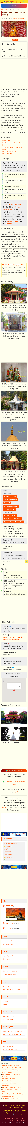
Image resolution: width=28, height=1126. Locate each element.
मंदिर (4, 901)
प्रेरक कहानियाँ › (8, 1027)
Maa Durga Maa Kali (9, 151)
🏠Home (5, 1105)
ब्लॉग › (5, 1042)
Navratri (14, 204)
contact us (5, 807)
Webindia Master (22, 1122)
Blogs (22, 1107)
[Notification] (25, 2)
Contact (23, 1110)
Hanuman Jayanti (12, 221)
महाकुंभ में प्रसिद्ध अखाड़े (8, 1046)
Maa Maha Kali (7, 154)
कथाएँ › (5, 952)
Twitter (21, 1118)
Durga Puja (6, 141)
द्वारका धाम (8, 928)
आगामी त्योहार (7, 839)
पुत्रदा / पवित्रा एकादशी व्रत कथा (10, 956)
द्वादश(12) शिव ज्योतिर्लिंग (8, 1016)
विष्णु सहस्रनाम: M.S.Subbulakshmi (11, 989)
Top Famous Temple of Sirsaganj (11, 1098)
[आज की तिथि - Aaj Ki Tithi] (16, 2)
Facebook (7, 1118)
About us (16, 1110)
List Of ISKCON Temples (8, 1078)
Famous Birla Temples (8, 1081)
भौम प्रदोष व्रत (8, 854)
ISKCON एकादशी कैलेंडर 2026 (10, 1049)
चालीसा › (6, 997)
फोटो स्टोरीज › (8, 1012)
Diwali (19, 204)
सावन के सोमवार (8, 846)
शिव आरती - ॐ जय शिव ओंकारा (9, 941)
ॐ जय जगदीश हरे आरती (8, 944)
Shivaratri (18, 207)
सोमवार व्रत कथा (6, 959)
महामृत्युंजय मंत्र (6, 986)
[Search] (19, 2)
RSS (24, 1112)
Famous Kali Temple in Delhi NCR (11, 1067)
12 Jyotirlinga (15, 1070)
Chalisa (12, 1105)
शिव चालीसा (5, 1001)
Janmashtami (7, 209)
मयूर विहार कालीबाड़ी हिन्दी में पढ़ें (12, 265)
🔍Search (8, 1114)
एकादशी (9, 224)
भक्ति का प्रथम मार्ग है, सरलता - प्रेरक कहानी (12, 1031)
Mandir (6, 9)
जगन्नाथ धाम (9, 906)
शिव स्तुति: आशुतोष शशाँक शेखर (9, 974)
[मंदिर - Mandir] (13, 2)
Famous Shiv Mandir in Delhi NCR (11, 1087)
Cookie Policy (16, 1112)
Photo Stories (7, 1107)
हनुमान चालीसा (6, 1004)
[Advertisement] (14, 73)
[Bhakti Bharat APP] (26, 561)
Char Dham (5, 1070)
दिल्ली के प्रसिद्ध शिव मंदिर (8, 1019)
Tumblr (4, 1120)
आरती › (5, 937)
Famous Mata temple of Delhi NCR (11, 1065)
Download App (18, 1114)
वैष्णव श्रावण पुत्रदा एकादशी (11, 843)
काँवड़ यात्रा (8, 851)
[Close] (19, 684)
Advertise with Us (7, 1110)
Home (2, 9)
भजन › (5, 967)
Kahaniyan (16, 1107)
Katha (23, 1105)
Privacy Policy (6, 1112)
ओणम (6, 860)
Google (23, 1120)
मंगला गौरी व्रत (8, 857)
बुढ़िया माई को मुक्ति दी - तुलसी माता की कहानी (12, 1034)
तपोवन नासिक (9, 923)
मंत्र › (5, 982)
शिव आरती (14, 5)
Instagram (15, 1118)
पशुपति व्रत (7, 849)
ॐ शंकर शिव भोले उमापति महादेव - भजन (11, 971)
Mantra (18, 1105)
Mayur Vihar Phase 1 (10, 637)
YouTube (11, 1120)
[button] (14, 691)
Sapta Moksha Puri (7, 1072)
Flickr (17, 1120)
